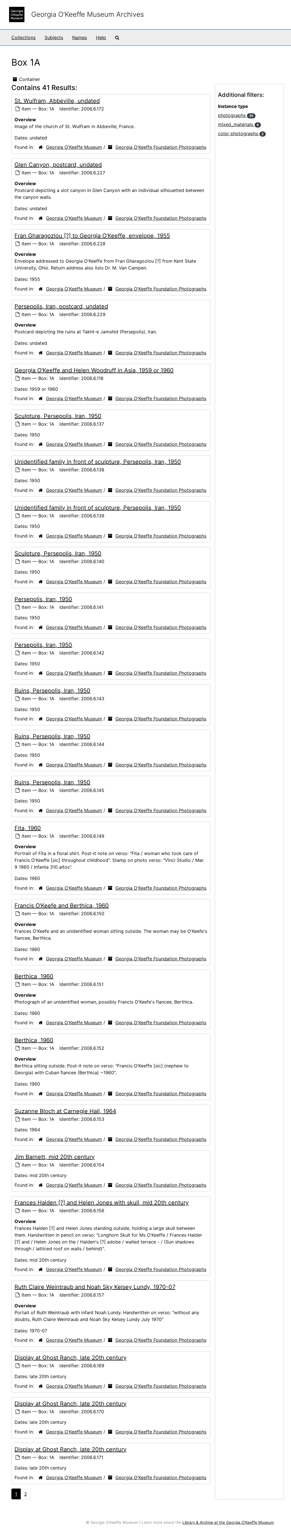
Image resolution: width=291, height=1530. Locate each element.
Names (79, 37)
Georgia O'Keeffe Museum (74, 147)
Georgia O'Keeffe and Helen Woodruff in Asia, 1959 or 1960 (94, 370)
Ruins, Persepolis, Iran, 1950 (52, 690)
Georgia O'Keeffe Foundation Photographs (160, 147)
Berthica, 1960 (33, 976)
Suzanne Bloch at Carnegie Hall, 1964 (65, 1111)
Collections (23, 37)
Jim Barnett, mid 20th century (54, 1156)
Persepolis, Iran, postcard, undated (61, 306)
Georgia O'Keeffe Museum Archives (87, 14)
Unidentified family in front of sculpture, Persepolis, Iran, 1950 (97, 461)
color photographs (241, 133)
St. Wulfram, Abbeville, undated (57, 100)
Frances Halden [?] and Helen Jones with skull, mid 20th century (101, 1202)
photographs (235, 115)
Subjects (54, 37)
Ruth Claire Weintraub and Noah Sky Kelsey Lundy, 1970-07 (94, 1287)
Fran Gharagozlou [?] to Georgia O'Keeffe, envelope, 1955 (92, 235)
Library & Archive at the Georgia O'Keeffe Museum (228, 1522)
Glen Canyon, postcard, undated (58, 164)
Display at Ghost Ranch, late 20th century (70, 1357)
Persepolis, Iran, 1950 (43, 599)
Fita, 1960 (27, 828)
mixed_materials (238, 124)
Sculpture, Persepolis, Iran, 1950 (57, 416)
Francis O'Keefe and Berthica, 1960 (61, 905)
